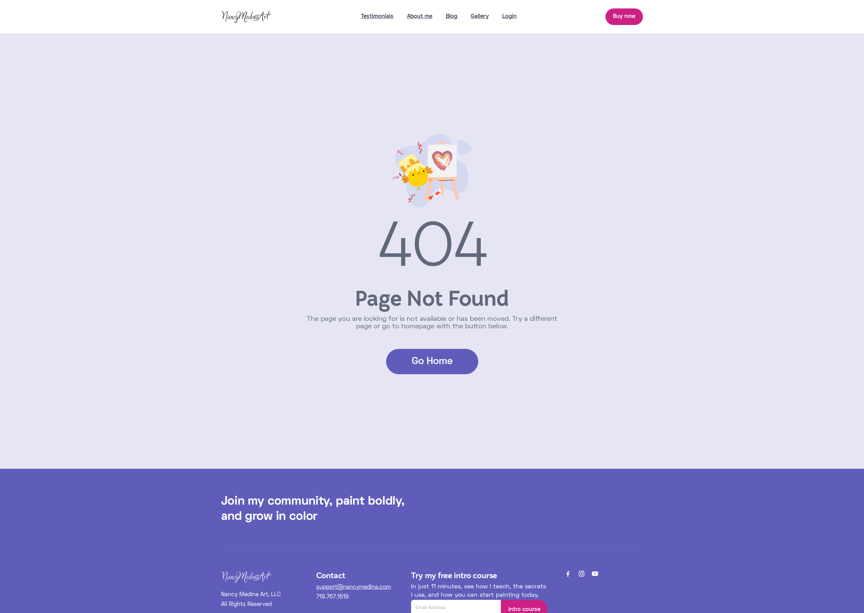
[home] (246, 16)
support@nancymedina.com (353, 587)
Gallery (480, 16)
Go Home (432, 361)
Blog (451, 16)
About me (419, 16)
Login (509, 16)
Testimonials (377, 16)
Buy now (624, 16)
